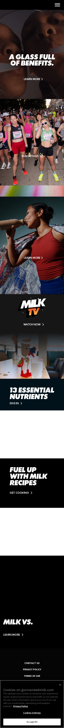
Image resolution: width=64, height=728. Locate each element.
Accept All (32, 721)
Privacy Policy (20, 706)
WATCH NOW (32, 324)
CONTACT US (32, 663)
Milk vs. (18, 622)
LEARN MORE (32, 79)
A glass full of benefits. (32, 60)
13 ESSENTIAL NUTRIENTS (32, 393)
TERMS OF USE (32, 675)
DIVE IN (14, 403)
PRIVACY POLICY (32, 669)
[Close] (60, 684)
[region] (32, 704)
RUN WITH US (30, 156)
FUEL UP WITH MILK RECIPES (28, 476)
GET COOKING (19, 492)
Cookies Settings (32, 712)
